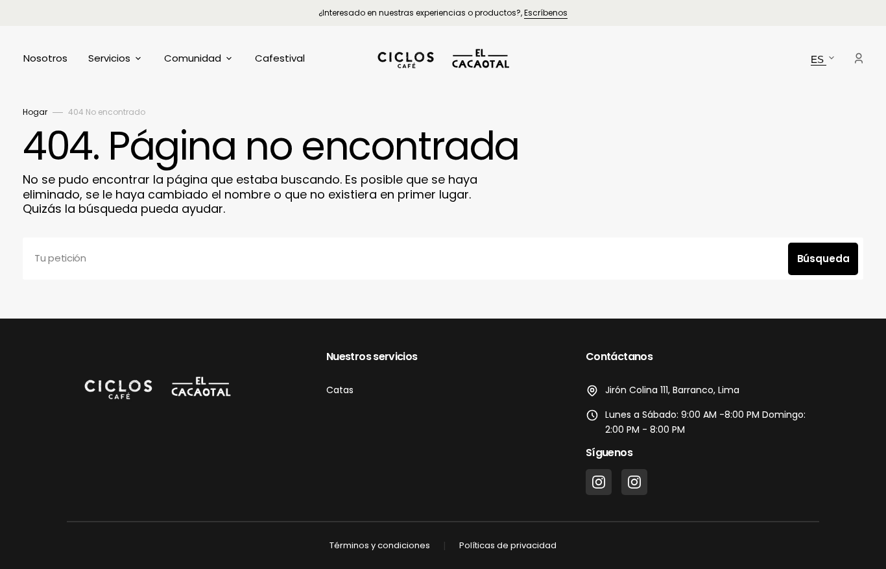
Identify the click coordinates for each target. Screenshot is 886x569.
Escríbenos (546, 12)
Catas (339, 389)
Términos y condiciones (379, 545)
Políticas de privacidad (508, 545)
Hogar (35, 111)
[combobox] (443, 258)
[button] (858, 58)
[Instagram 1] (599, 482)
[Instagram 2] (634, 482)
